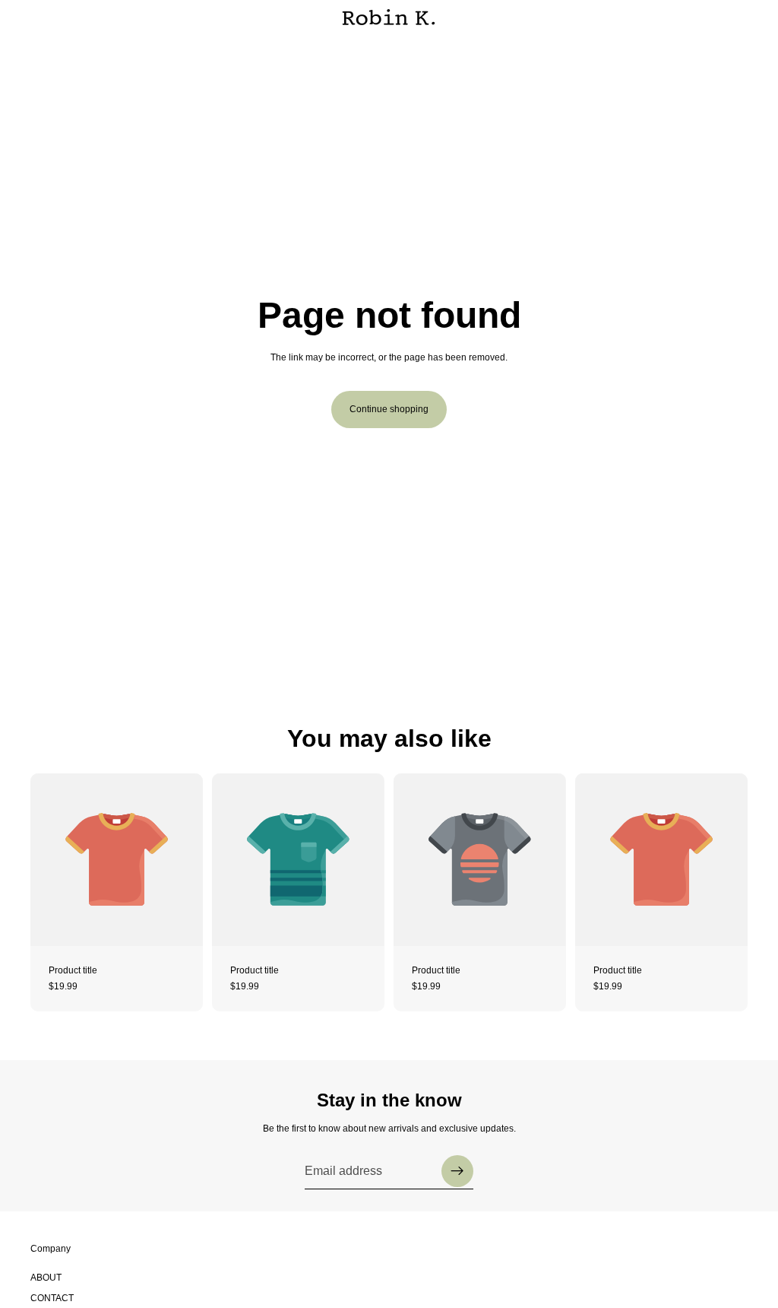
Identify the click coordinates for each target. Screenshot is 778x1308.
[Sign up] (457, 1171)
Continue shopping (389, 409)
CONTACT (52, 1298)
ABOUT (46, 1277)
